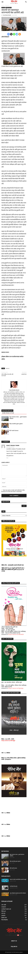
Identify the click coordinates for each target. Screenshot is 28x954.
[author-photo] (14, 388)
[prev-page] (2, 437)
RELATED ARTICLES (7, 411)
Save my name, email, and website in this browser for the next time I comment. (13, 491)
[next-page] (5, 437)
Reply (7, 458)
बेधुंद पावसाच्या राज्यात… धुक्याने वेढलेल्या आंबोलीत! (17, 855)
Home (2, 5)
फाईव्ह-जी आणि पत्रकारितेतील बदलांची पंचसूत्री (18, 879)
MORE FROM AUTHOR (8, 413)
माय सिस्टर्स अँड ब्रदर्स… (14, 886)
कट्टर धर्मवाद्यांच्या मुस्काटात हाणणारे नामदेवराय (18, 893)
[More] (19, 34)
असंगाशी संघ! (24, 374)
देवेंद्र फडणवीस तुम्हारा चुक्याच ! (16, 423)
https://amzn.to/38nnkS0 (16, 634)
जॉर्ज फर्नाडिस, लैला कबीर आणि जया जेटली (7, 375)
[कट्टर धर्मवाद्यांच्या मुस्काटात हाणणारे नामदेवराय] (5, 894)
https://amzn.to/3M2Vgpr (8, 741)
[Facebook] (8, 34)
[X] (11, 34)
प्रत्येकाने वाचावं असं (8, 7)
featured (7, 5)
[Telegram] (17, 34)
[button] (2, 2)
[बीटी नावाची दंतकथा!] (5, 432)
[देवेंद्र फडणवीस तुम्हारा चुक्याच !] (5, 425)
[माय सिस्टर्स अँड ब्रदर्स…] (5, 888)
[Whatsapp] (14, 34)
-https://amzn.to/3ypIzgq (15, 688)
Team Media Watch (7, 15)
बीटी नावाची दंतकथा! (14, 430)
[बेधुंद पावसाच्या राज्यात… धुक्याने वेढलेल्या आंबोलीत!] (5, 418)
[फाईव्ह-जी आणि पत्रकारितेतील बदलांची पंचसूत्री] (5, 880)
